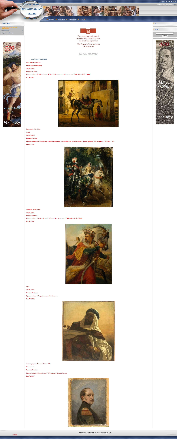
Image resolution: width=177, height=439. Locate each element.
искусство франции (39, 59)
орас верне (61, 19)
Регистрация (72, 19)
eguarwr (15, 434)
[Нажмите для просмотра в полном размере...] (88, 426)
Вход (81, 19)
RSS (174, 4)
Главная (51, 19)
